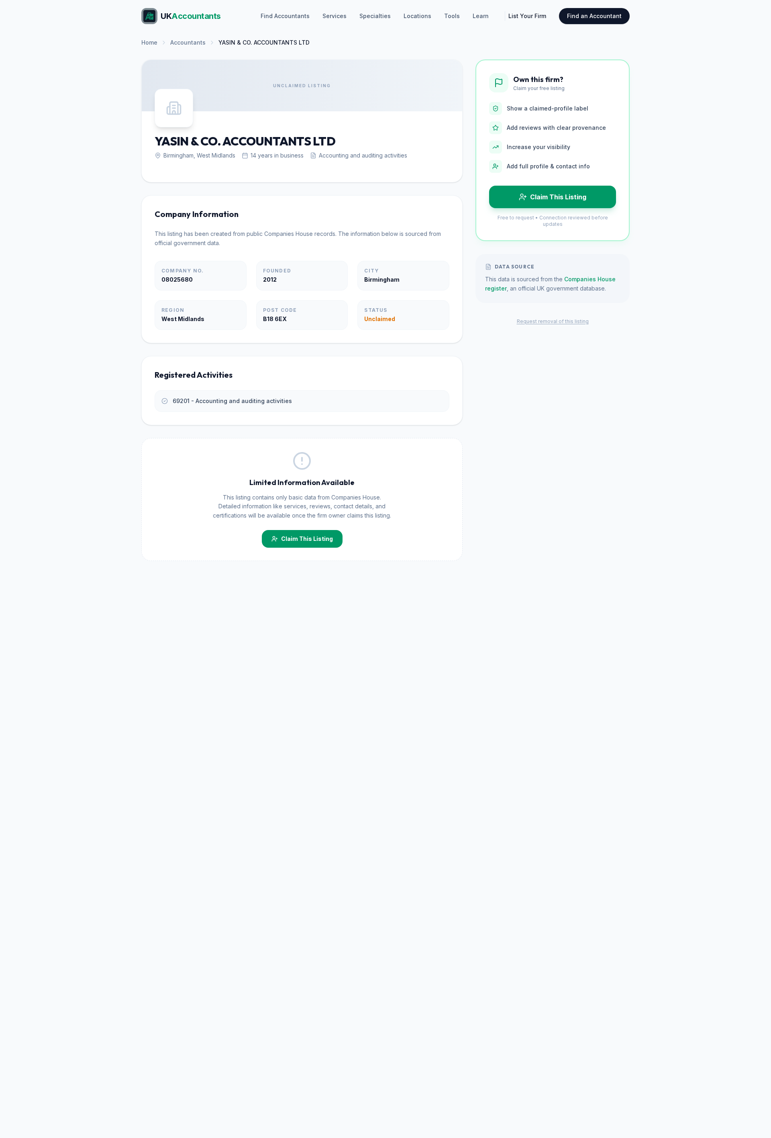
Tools (452, 15)
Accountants (188, 42)
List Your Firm (527, 15)
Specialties (375, 15)
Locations (417, 15)
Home (149, 42)
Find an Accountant (594, 15)
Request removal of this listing (553, 321)
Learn (481, 15)
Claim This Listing (307, 538)
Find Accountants (285, 15)
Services (334, 15)
